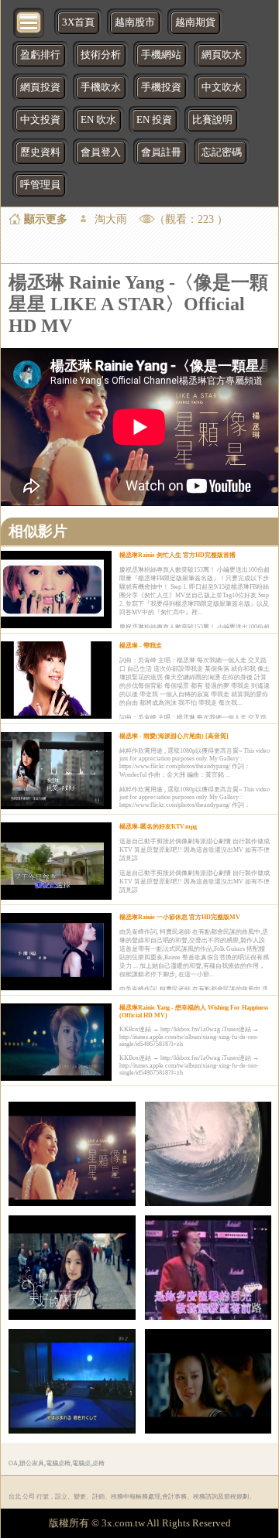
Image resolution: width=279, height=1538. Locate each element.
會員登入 (101, 152)
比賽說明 (212, 119)
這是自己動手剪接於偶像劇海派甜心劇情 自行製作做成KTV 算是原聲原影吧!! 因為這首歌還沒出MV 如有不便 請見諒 (194, 850)
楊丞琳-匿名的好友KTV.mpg (158, 826)
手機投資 (161, 87)
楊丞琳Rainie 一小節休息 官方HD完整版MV (179, 917)
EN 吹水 (98, 119)
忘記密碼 (222, 152)
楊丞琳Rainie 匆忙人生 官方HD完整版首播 (177, 555)
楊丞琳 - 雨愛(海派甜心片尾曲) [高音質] (174, 736)
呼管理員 (40, 184)
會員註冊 (161, 152)
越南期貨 (195, 22)
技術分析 (101, 55)
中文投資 (40, 119)
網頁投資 (40, 87)
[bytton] (29, 21)
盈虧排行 (40, 55)
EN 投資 (154, 119)
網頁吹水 (222, 55)
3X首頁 (78, 22)
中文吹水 (222, 87)
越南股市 (135, 22)
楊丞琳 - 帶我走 (140, 645)
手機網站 (161, 55)
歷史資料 (40, 152)
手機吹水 (101, 87)
